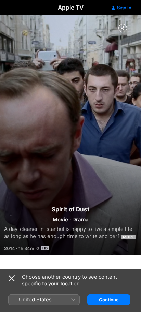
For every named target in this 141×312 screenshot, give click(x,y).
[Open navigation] (16, 7)
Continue (109, 299)
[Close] (12, 278)
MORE (128, 237)
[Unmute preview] (122, 28)
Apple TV (71, 7)
